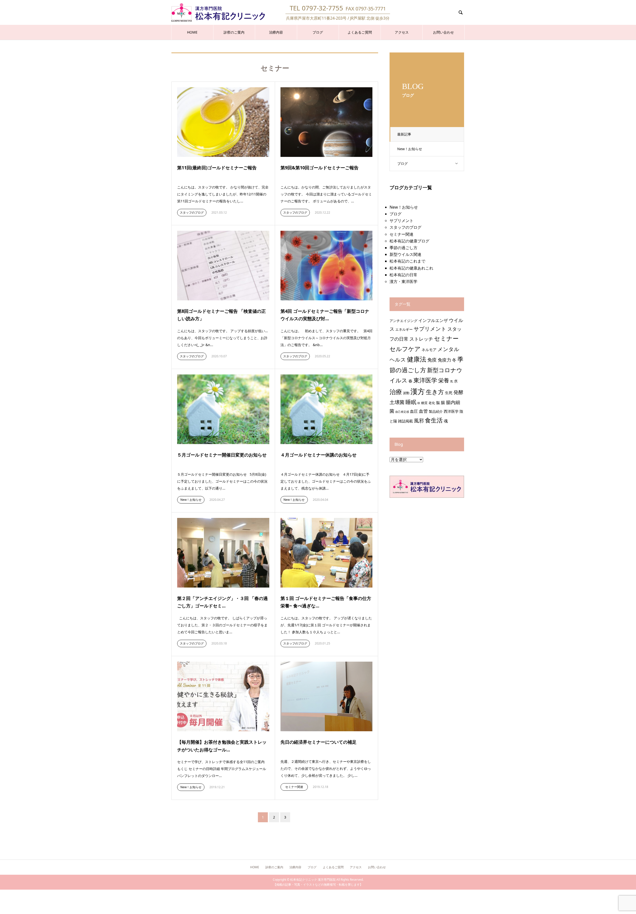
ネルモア (429, 349)
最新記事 (404, 134)
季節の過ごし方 (403, 247)
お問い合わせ (443, 32)
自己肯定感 (402, 411)
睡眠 (410, 402)
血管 (423, 411)
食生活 (434, 420)
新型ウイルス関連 (405, 254)
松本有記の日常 (403, 274)
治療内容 (276, 32)
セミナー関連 (294, 787)
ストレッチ (421, 338)
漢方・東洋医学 (403, 281)
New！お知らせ (409, 148)
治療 (396, 391)
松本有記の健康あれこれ (411, 268)
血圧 (414, 411)
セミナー (446, 338)
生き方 (435, 392)
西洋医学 (451, 411)
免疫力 (444, 360)
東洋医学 (425, 380)
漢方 (417, 391)
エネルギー (404, 329)
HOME (192, 32)
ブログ (318, 32)
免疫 (432, 359)
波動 (406, 393)
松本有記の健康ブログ (409, 241)
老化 (432, 403)
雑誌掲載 (405, 421)
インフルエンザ (433, 320)
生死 (448, 392)
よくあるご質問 (360, 32)
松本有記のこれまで (407, 261)
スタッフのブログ (192, 212)
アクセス (402, 32)
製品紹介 (436, 411)
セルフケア (405, 349)
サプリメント (401, 220)
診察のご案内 (234, 32)
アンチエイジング (403, 320)
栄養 (443, 380)
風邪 (419, 420)
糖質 (424, 403)
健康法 (416, 359)
